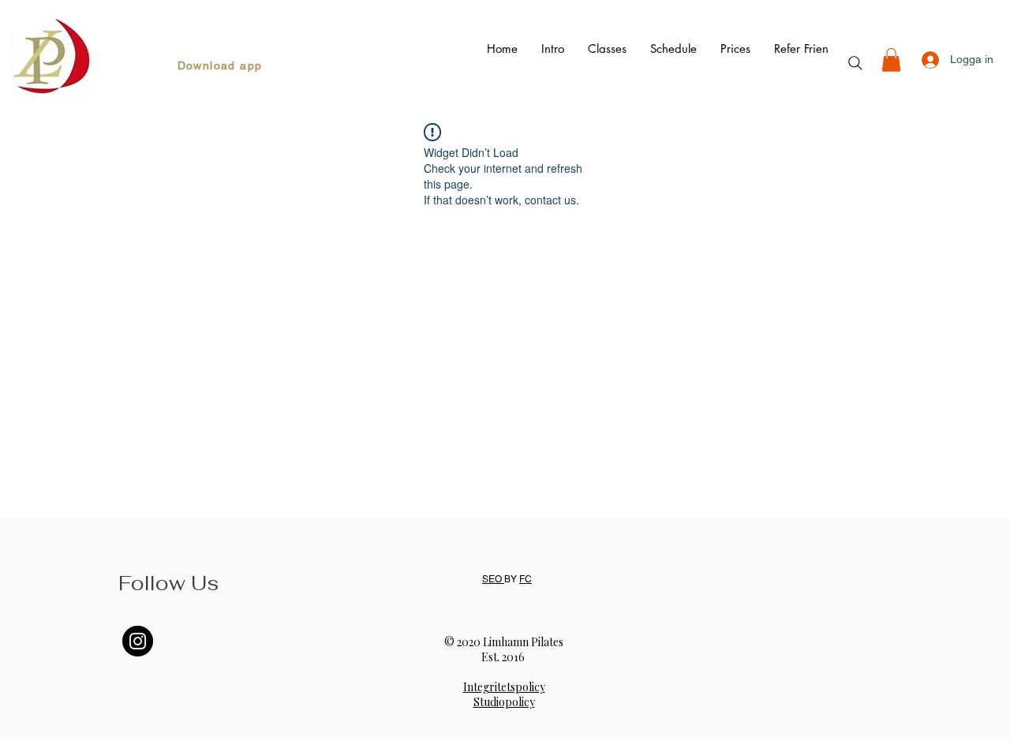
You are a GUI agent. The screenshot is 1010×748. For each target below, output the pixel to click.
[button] (891, 60)
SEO (493, 579)
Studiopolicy (504, 701)
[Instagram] (137, 641)
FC (525, 579)
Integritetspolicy (504, 686)
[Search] (855, 63)
